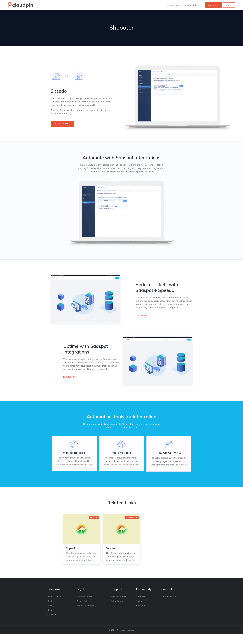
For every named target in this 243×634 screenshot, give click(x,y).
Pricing (50, 605)
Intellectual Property (86, 605)
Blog (49, 610)
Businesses (172, 5)
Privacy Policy (83, 601)
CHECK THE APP (61, 124)
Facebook (140, 596)
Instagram (141, 605)
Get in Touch (117, 601)
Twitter (139, 601)
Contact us (52, 614)
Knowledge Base (118, 596)
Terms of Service (84, 596)
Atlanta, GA (170, 596)
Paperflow (72, 548)
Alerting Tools (121, 452)
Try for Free (213, 5)
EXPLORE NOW (142, 315)
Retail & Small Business (54, 598)
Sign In (229, 5)
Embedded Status (169, 453)
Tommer (110, 548)
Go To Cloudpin (191, 5)
